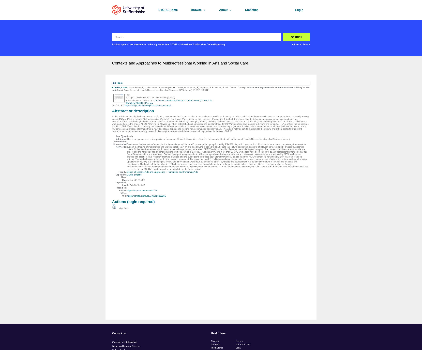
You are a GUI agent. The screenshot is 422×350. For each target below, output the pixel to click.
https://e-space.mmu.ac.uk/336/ (142, 190)
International (217, 348)
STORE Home (168, 10)
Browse (196, 10)
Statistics (251, 10)
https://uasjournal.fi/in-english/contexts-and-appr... (149, 105)
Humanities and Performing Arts (183, 172)
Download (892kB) (134, 103)
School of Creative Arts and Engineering (146, 172)
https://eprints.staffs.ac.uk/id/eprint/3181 (146, 196)
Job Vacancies (243, 344)
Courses (215, 341)
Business (215, 344)
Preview (149, 103)
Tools (119, 83)
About (223, 10)
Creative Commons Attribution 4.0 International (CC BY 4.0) (183, 100)
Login (299, 10)
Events (239, 341)
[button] (114, 206)
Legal (238, 348)
